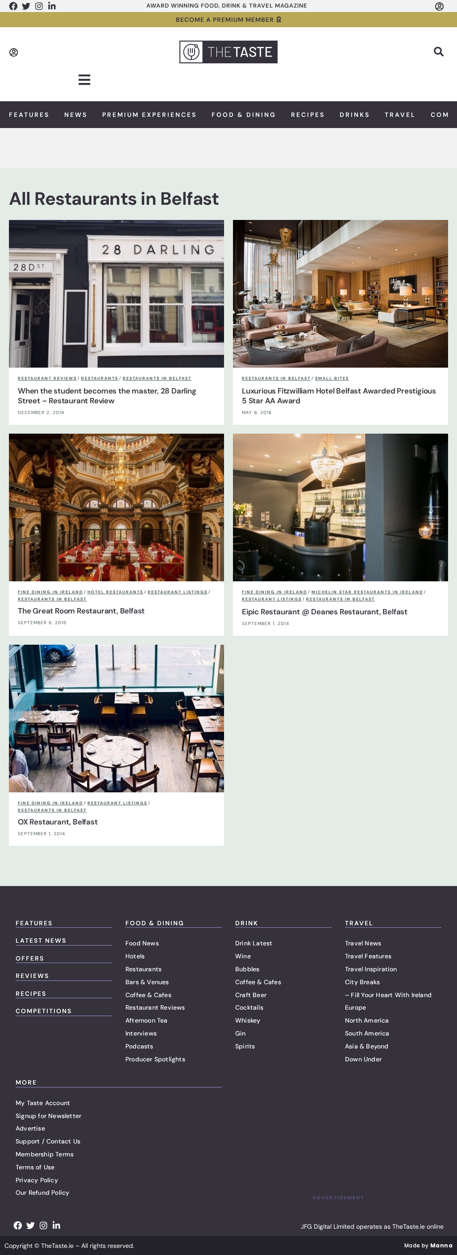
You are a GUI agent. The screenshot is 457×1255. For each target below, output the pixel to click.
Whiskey (247, 1020)
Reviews (32, 976)
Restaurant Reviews (155, 1007)
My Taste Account (43, 1103)
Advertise (30, 1128)
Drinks (355, 115)
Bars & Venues (147, 982)
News (75, 115)
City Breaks (362, 982)
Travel (400, 115)
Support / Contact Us (48, 1141)
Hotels (135, 956)
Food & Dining (244, 115)
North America (367, 1020)
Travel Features (368, 956)
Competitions (44, 1011)
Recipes (308, 115)
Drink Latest (253, 943)
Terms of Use (35, 1167)
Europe (355, 1007)
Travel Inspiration (371, 969)
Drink (246, 923)
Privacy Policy (37, 1180)
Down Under (363, 1059)
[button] (439, 52)
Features (29, 115)
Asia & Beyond (367, 1046)
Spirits (245, 1046)
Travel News (363, 943)
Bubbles (247, 969)
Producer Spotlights (155, 1059)
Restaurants (143, 969)
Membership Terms (45, 1154)
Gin (240, 1033)
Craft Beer (250, 995)
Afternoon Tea (146, 1020)
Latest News (41, 940)
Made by (428, 1245)
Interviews (141, 1033)
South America (367, 1033)
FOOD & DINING (154, 923)
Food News (142, 943)
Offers (30, 958)
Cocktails (249, 1007)
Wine (243, 956)
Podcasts (139, 1046)
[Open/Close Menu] (84, 80)
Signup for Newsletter (48, 1116)
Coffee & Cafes (148, 995)
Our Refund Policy (42, 1193)
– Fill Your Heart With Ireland (388, 995)
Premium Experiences (149, 115)
